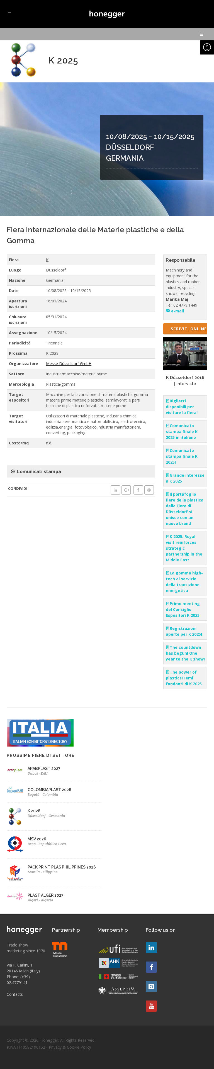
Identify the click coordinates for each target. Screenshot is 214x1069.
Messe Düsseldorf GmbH (68, 363)
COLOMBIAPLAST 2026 (49, 789)
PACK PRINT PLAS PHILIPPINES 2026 (62, 867)
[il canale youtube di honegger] (151, 1006)
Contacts (15, 994)
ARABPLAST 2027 (44, 768)
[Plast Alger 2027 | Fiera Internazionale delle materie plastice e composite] (15, 896)
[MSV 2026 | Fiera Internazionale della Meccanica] (15, 844)
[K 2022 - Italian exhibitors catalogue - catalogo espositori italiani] (40, 732)
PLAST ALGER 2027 (46, 895)
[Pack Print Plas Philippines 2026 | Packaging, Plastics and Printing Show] (15, 872)
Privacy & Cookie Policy (70, 1047)
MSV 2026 (37, 839)
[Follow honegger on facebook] (151, 967)
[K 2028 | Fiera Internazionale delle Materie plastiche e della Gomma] (15, 816)
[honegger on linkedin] (151, 947)
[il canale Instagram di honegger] (151, 986)
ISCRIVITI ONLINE (188, 328)
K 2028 (34, 811)
